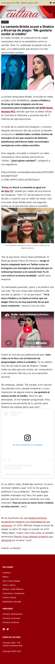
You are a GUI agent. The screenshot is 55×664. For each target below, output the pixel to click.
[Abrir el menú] (51, 14)
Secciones (8, 567)
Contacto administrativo (13, 614)
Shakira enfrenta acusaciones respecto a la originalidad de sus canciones (25, 522)
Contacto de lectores (11, 618)
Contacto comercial (11, 622)
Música (5, 22)
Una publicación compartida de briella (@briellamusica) (27, 474)
